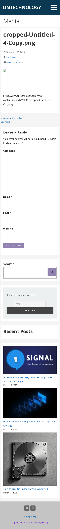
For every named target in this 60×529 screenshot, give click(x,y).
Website (8, 228)
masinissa (11, 57)
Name (7, 196)
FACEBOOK (26, 508)
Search (9, 264)
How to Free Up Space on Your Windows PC (26, 488)
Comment (10, 150)
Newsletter (33, 508)
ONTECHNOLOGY (22, 7)
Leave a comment (14, 62)
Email (7, 212)
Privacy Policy (30, 516)
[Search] (52, 272)
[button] (55, 6)
